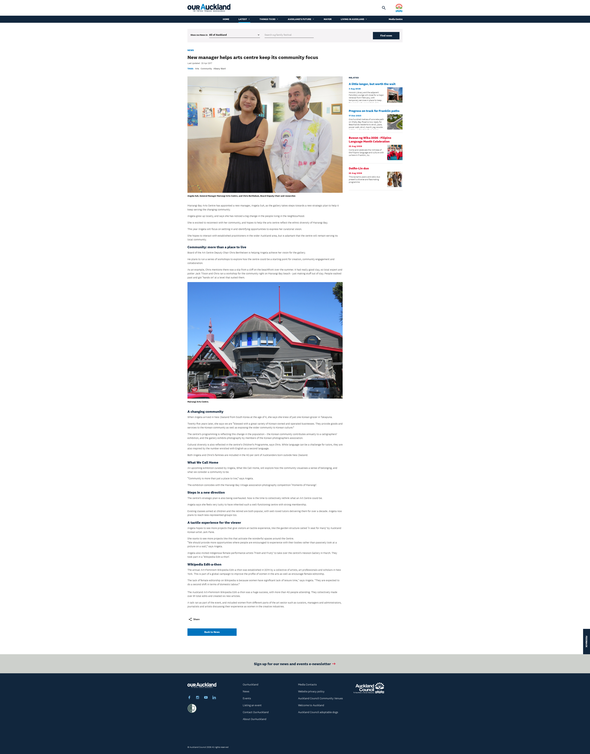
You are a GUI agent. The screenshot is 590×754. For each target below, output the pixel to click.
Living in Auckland (352, 19)
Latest (242, 19)
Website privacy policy (311, 691)
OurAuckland (250, 684)
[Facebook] (189, 698)
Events (247, 698)
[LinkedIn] (214, 698)
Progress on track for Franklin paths (374, 111)
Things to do (267, 19)
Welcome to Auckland (311, 705)
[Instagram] (197, 698)
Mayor (328, 19)
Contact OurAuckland (256, 712)
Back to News (212, 632)
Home (226, 19)
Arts (197, 68)
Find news (386, 35)
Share (196, 619)
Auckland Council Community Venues (320, 698)
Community (206, 68)
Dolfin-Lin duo (359, 168)
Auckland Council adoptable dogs (318, 712)
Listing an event (252, 705)
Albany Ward (219, 68)
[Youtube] (206, 698)
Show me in (199, 35)
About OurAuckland (254, 719)
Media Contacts (307, 684)
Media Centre (396, 19)
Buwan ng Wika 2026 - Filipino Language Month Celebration (370, 139)
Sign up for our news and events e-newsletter (292, 663)
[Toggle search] (383, 7)
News (190, 50)
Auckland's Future (299, 19)
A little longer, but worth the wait (372, 84)
